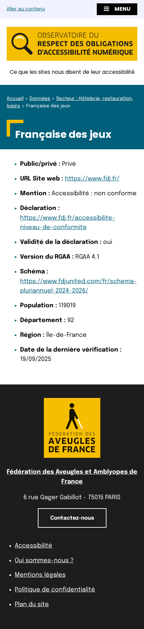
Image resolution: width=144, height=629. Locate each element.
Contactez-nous (72, 518)
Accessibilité (33, 546)
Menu (123, 9)
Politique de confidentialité (55, 590)
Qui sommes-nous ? (44, 561)
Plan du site (32, 604)
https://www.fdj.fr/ (92, 179)
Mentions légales (40, 575)
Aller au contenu (26, 9)
